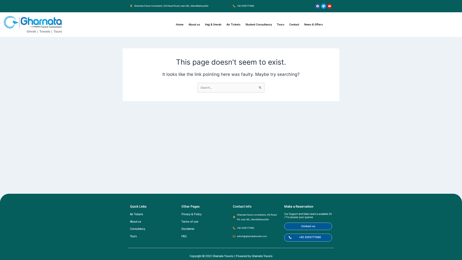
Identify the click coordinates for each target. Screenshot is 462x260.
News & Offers (313, 25)
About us (194, 25)
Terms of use (189, 222)
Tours (280, 25)
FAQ (184, 236)
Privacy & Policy (191, 214)
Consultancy (137, 229)
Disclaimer (188, 229)
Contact (294, 25)
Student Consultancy (258, 25)
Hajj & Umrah (213, 25)
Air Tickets (233, 25)
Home (180, 25)
